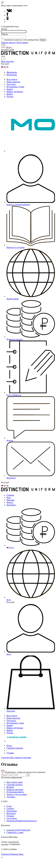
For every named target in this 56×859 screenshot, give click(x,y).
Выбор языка (13, 299)
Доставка (11, 797)
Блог (9, 497)
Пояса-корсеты (13, 82)
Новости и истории (16, 247)
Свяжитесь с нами (15, 832)
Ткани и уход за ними (17, 794)
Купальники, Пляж (15, 87)
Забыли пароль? (8, 42)
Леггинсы (11, 84)
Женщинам (12, 72)
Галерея (10, 808)
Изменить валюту (15, 339)
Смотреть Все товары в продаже (16, 757)
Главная (10, 495)
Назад (9, 745)
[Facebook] (7, 15)
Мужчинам (12, 75)
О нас (9, 806)
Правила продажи (15, 789)
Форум (10, 440)
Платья (10, 96)
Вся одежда (12, 79)
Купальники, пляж (15, 723)
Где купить (12, 818)
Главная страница (15, 748)
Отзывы (10, 753)
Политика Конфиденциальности (22, 821)
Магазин (11, 500)
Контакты (11, 478)
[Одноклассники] (8, 19)
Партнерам (12, 811)
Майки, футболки (15, 91)
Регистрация (22, 42)
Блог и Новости (14, 395)
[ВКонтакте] (9, 11)
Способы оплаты (14, 784)
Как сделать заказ (15, 782)
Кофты (10, 94)
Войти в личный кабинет (18, 204)
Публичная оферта (15, 792)
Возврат (10, 787)
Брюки (10, 89)
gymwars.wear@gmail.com (18, 830)
